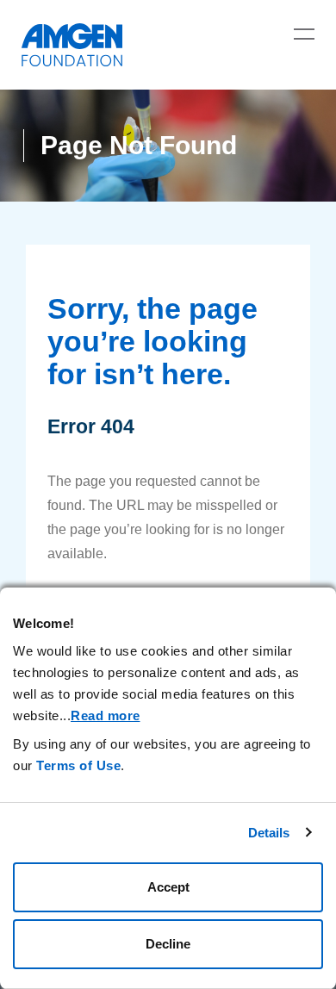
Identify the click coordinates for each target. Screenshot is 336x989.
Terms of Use (78, 765)
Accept (168, 887)
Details (269, 832)
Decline (168, 943)
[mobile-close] (304, 33)
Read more (105, 715)
